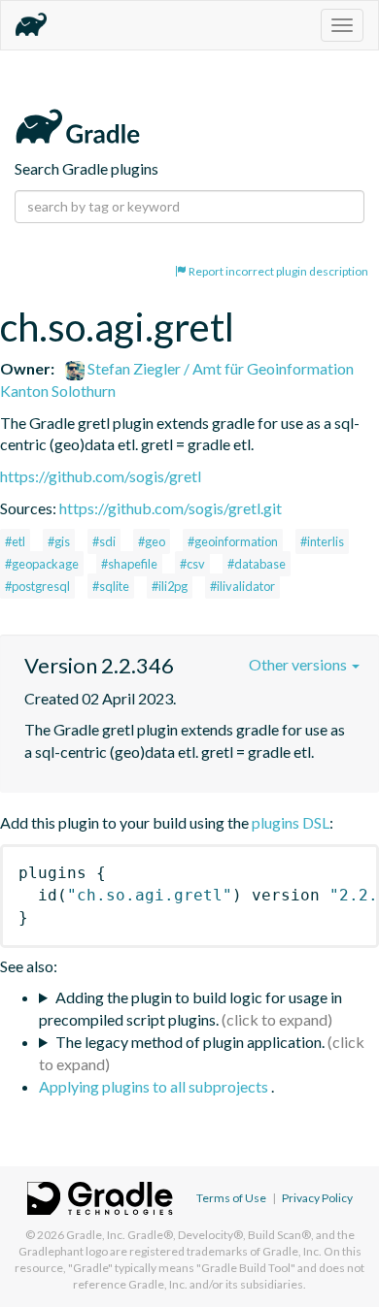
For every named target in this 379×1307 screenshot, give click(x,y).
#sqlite (110, 586)
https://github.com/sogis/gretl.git (170, 508)
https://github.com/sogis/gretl (100, 476)
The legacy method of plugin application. (190, 1041)
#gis (59, 541)
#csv (192, 564)
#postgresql (37, 586)
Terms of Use (231, 1198)
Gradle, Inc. (95, 1234)
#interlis (322, 541)
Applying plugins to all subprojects (155, 1086)
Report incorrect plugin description (277, 271)
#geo (151, 541)
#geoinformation (233, 541)
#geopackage (42, 564)
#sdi (104, 541)
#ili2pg (170, 586)
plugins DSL (290, 822)
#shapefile (129, 564)
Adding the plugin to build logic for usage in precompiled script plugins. (190, 1008)
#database (256, 564)
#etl (15, 541)
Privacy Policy (317, 1198)
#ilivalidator (242, 586)
